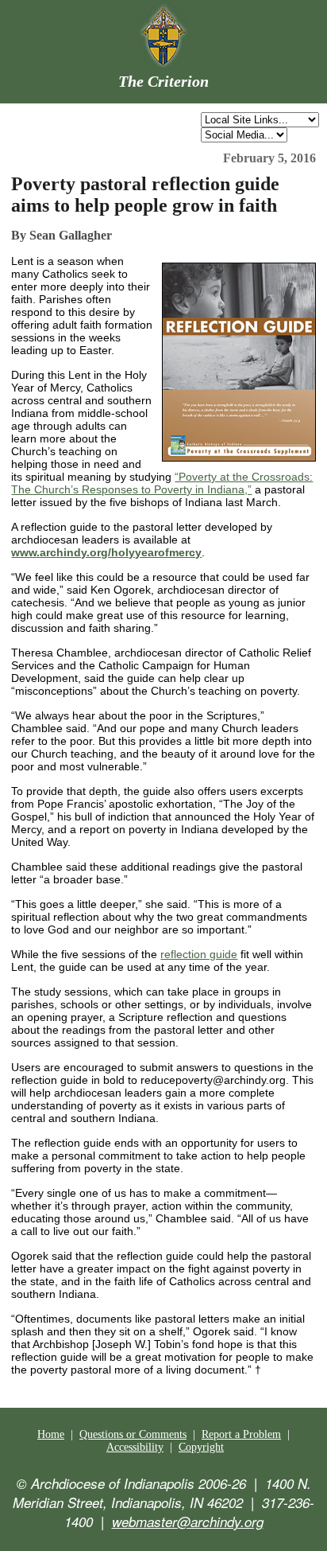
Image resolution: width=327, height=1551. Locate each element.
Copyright (201, 1447)
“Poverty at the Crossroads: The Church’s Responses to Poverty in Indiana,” (162, 483)
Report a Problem (241, 1434)
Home (50, 1434)
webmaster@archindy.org (188, 1521)
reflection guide (198, 954)
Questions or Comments (133, 1434)
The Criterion (163, 81)
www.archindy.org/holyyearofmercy (106, 552)
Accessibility (135, 1447)
